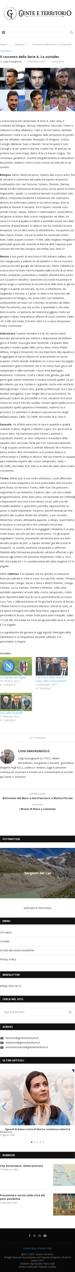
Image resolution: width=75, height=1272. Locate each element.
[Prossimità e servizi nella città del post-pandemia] (64, 1205)
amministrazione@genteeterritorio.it (26, 1047)
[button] (3, 873)
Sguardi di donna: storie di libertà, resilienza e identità (37, 1129)
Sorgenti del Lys (37, 873)
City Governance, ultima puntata (21, 1165)
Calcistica (19, 44)
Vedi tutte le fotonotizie (37, 908)
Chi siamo (6, 932)
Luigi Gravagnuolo (12, 61)
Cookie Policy (29, 1248)
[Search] (71, 32)
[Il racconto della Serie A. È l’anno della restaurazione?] (52, 666)
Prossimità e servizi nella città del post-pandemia (22, 1197)
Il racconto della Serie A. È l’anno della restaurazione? (51, 679)
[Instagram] (39, 1236)
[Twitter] (34, 1236)
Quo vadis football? (11, 713)
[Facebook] (29, 1236)
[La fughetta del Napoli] (16, 666)
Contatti (4, 941)
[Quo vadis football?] (16, 702)
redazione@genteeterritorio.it (22, 1042)
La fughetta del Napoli (13, 677)
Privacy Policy (8, 959)
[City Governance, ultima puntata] (64, 1175)
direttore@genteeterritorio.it (22, 1038)
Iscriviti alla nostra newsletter (17, 950)
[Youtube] (45, 1236)
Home (3, 44)
